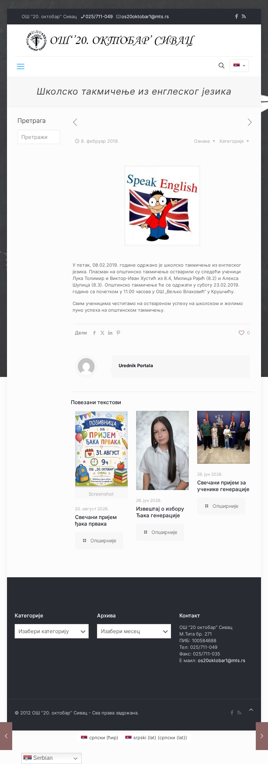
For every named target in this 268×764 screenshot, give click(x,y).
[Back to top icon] (251, 709)
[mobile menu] (21, 66)
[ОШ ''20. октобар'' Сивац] (112, 40)
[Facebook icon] (236, 16)
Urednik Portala (136, 365)
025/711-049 (99, 16)
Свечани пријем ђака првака (96, 520)
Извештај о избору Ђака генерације (160, 512)
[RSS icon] (243, 16)
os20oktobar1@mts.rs (145, 16)
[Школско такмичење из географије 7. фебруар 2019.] (6, 736)
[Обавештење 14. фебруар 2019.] (262, 736)
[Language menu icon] (239, 65)
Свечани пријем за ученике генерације (223, 485)
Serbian (42, 758)
